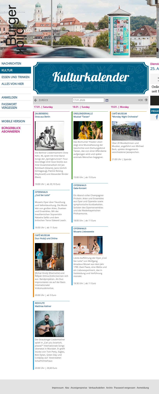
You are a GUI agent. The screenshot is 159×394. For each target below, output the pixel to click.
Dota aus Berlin (42, 116)
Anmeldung (143, 387)
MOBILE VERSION (13, 121)
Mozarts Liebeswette (83, 231)
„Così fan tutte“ (42, 195)
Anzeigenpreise (79, 387)
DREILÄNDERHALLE (83, 113)
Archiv (109, 387)
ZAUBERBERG (41, 113)
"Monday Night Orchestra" (125, 116)
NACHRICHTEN (11, 63)
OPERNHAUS (41, 192)
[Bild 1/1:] (49, 135)
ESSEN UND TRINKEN (15, 77)
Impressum (58, 387)
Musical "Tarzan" (81, 116)
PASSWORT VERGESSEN (9, 105)
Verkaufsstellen (97, 387)
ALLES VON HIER (13, 84)
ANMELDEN (9, 97)
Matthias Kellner (43, 306)
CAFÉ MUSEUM (42, 235)
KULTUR (7, 70)
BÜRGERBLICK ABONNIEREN (11, 129)
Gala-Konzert (79, 188)
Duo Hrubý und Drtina (46, 238)
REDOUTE (40, 303)
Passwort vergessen (124, 387)
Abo (67, 387)
